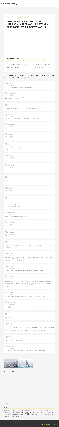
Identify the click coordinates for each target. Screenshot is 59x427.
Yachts (27, 17)
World (9, 416)
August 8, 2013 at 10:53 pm (9, 85)
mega (51, 412)
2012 (5, 410)
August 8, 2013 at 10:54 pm (9, 95)
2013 (7, 410)
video (5, 416)
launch (23, 60)
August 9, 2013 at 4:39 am (9, 224)
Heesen (23, 412)
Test (50, 414)
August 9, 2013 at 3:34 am (9, 178)
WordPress (46, 424)
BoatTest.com (27, 410)
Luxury (47, 412)
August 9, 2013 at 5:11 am (9, 255)
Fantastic (17, 412)
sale (32, 414)
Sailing (28, 414)
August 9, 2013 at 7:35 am (9, 304)
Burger (36, 410)
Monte (5, 414)
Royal (23, 414)
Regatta (20, 414)
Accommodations (12, 410)
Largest (17, 60)
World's (43, 60)
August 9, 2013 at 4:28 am (9, 214)
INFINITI (36, 412)
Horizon (28, 412)
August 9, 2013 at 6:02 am (9, 268)
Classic (10, 412)
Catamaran (49, 410)
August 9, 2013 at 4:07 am (9, 190)
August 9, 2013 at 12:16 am (9, 116)
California (42, 410)
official (13, 414)
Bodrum (32, 410)
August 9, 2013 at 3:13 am (9, 167)
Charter (6, 412)
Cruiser (13, 412)
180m (7, 60)
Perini (16, 414)
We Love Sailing (9, 3)
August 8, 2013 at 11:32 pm (9, 106)
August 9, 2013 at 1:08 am (9, 126)
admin (21, 17)
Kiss (39, 412)
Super (42, 414)
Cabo (39, 410)
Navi (11, 414)
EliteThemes (52, 424)
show (39, 414)
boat (22, 410)
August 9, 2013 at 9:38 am (9, 338)
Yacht (49, 60)
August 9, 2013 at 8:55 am (9, 325)
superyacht (36, 60)
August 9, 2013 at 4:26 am (9, 200)
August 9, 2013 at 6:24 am (9, 278)
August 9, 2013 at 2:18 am (9, 157)
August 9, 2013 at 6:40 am (9, 294)
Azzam (12, 60)
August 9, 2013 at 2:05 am (9, 146)
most (8, 414)
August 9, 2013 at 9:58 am (9, 348)
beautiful (18, 410)
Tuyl (52, 414)
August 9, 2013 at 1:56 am (9, 136)
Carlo (45, 410)
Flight (20, 412)
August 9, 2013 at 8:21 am (9, 315)
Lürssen (29, 60)
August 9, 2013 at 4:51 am (9, 234)
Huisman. (32, 412)
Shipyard (35, 414)
